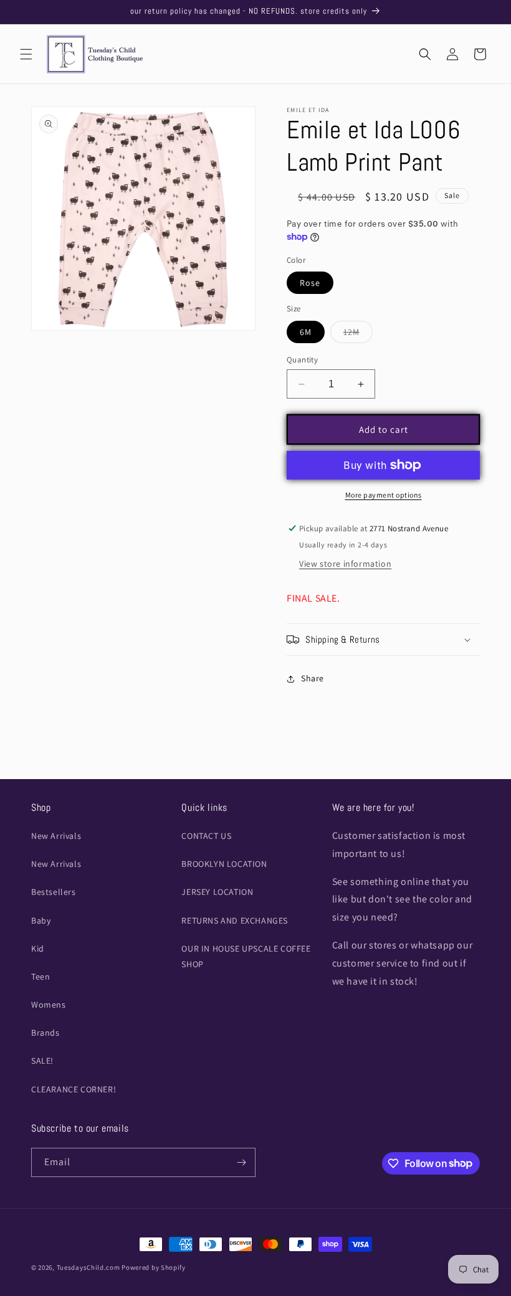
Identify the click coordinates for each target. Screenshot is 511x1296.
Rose (310, 282)
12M (358, 334)
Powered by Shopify (154, 1267)
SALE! (42, 1060)
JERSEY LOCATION (217, 891)
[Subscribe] (241, 1162)
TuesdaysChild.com (88, 1267)
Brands (45, 1032)
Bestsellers (53, 891)
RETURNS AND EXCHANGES (234, 920)
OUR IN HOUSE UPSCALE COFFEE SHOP (245, 956)
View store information (345, 563)
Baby (40, 920)
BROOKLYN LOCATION (224, 863)
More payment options (383, 494)
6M (306, 332)
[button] (26, 54)
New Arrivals (56, 835)
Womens (48, 1004)
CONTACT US (206, 835)
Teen (40, 976)
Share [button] (312, 678)
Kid (37, 948)
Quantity (302, 359)
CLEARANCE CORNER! (73, 1089)
